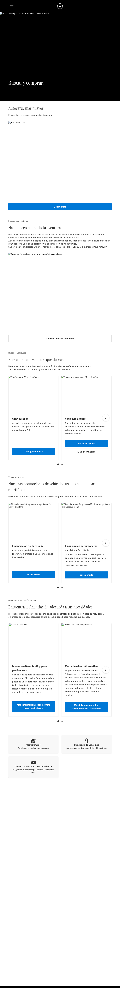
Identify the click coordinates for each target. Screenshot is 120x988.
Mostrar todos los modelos (60, 338)
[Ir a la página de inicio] (60, 6)
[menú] (11, 6)
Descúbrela (60, 206)
